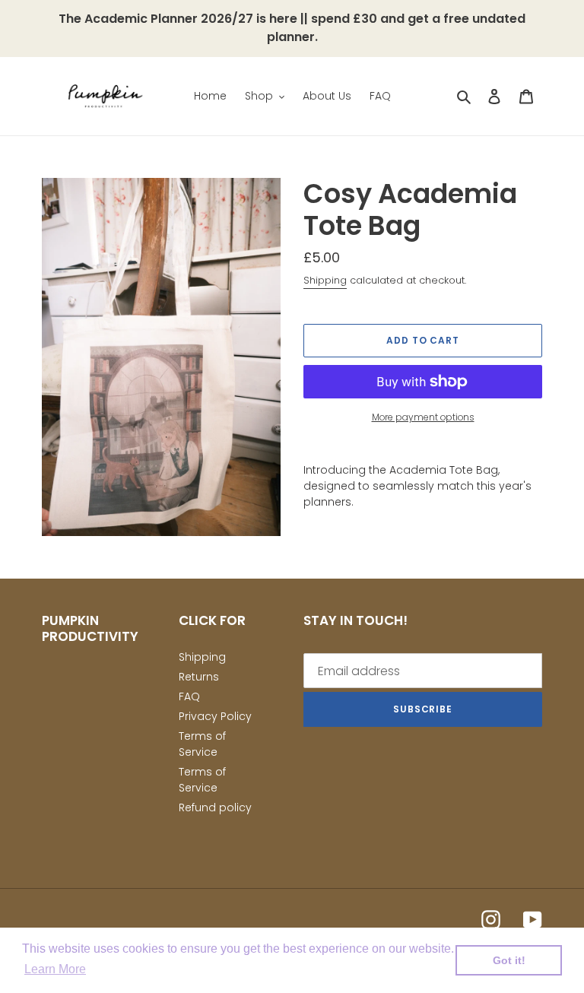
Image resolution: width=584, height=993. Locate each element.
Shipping (325, 280)
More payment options (423, 417)
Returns (199, 676)
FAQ (189, 696)
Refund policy (215, 807)
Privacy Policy (215, 716)
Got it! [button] (509, 960)
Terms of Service (202, 744)
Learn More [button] (55, 969)
